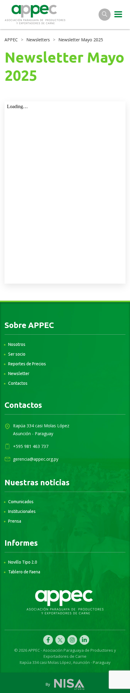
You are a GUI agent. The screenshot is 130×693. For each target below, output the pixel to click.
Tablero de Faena (24, 571)
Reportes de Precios (27, 363)
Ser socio (16, 354)
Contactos (18, 383)
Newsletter (18, 373)
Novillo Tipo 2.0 (22, 562)
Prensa (14, 521)
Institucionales (22, 511)
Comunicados (21, 501)
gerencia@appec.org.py (35, 459)
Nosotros (16, 344)
